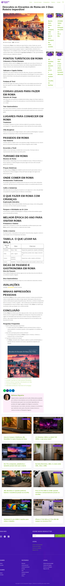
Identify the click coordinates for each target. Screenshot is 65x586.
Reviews (23, 563)
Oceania (23, 574)
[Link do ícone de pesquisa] (63, 2)
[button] (4, 390)
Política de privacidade (37, 544)
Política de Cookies (36, 546)
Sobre (1, 563)
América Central (25, 572)
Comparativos (46, 2)
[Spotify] (5, 536)
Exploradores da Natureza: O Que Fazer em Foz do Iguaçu (18, 385)
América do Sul (25, 565)
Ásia (22, 570)
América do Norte (25, 567)
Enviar (60, 535)
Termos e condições (36, 548)
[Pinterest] (9, 536)
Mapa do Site (35, 550)
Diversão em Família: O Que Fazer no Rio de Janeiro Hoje (18, 378)
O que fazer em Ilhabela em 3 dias (13, 383)
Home (30, 2)
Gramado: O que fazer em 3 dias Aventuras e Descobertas (18, 380)
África (23, 575)
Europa (23, 568)
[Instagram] (1, 536)
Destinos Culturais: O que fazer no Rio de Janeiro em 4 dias (19, 382)
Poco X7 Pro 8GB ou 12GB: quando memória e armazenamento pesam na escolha (47, 492)
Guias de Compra (38, 2)
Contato (58, 2)
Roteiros (53, 2)
